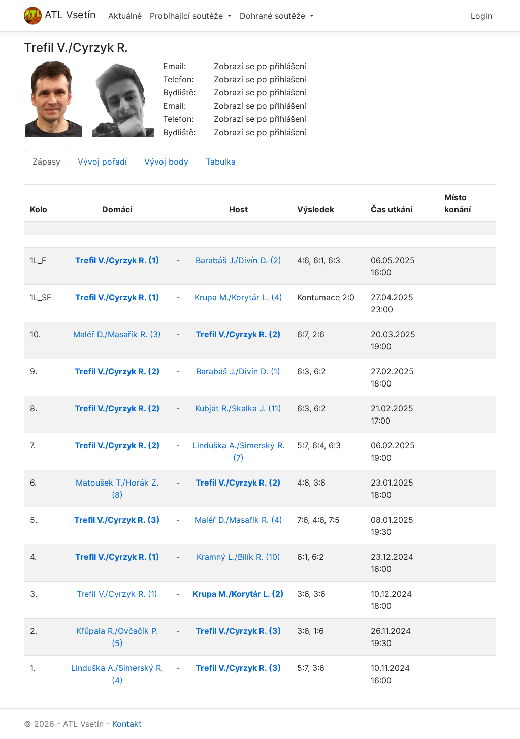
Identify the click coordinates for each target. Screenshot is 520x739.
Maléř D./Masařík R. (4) (238, 520)
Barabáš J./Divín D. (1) (238, 371)
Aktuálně (125, 16)
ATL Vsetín (69, 15)
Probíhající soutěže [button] (187, 16)
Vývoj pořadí (102, 161)
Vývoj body (166, 161)
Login (481, 16)
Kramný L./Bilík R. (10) (238, 557)
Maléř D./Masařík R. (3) (117, 334)
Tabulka (221, 161)
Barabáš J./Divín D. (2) (238, 260)
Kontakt (127, 724)
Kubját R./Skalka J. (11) (238, 408)
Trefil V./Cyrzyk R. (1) (117, 594)
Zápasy (46, 161)
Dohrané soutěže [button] (274, 16)
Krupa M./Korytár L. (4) (238, 297)
